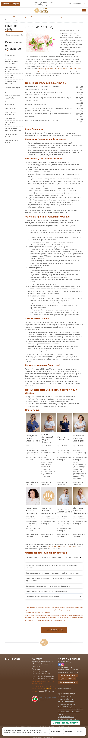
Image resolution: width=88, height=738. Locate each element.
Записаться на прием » (68, 675)
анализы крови (43, 68)
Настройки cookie (64, 688)
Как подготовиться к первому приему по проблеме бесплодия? (52, 573)
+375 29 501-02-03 (69, 546)
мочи (51, 68)
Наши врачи (43, 727)
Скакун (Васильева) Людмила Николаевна (47, 438)
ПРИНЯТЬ (68, 731)
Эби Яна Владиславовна (64, 438)
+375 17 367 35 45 (38, 676)
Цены (35, 727)
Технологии (53, 727)
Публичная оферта (65, 696)
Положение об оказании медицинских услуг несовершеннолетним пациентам (70, 706)
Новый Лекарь (20, 727)
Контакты (62, 727)
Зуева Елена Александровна (64, 510)
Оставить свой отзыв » (68, 682)
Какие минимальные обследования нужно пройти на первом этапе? (52, 558)
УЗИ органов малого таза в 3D (65, 68)
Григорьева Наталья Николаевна (31, 510)
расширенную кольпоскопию (48, 71)
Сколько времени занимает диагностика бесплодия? (48, 586)
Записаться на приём (10, 3)
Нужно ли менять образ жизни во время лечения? (47, 591)
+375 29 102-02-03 (54, 546)
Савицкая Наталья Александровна (48, 510)
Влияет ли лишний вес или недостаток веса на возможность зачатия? (51, 566)
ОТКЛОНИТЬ (55, 731)
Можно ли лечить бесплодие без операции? (44, 596)
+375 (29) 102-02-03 (75, 3)
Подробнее (79, 731)
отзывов (40, 691)
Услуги (29, 727)
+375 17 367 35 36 (38, 678)
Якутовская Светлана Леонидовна (79, 438)
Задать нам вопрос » (67, 679)
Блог (68, 727)
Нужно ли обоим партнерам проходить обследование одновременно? (49, 579)
